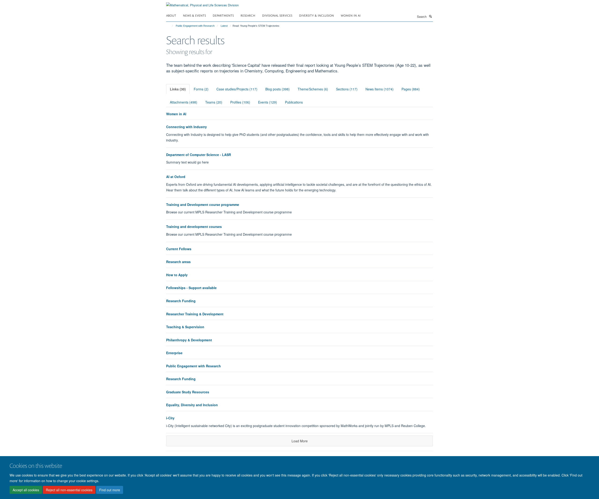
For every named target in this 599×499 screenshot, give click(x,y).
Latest (224, 25)
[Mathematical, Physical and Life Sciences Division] (202, 3)
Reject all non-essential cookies (69, 490)
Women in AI (351, 15)
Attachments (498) (183, 102)
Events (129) (267, 102)
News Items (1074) (379, 89)
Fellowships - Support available (191, 287)
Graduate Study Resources (187, 392)
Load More (300, 441)
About (171, 15)
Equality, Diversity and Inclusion (192, 404)
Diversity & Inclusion (316, 15)
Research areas (178, 261)
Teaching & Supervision (185, 326)
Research (248, 15)
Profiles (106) (240, 102)
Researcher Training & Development (194, 314)
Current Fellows (178, 248)
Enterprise (174, 352)
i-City (170, 418)
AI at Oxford (175, 176)
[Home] (170, 25)
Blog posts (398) (277, 89)
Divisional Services (277, 15)
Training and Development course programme (202, 204)
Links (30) (178, 89)
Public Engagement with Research (195, 25)
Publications (294, 102)
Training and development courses (194, 226)
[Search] (430, 16)
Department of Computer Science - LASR (198, 154)
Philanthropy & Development (189, 340)
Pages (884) (411, 89)
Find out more (109, 490)
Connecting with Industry (186, 126)
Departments (223, 15)
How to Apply (177, 274)
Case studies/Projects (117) (236, 89)
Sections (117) (347, 89)
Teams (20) (213, 102)
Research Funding (181, 300)
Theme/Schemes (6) (313, 89)
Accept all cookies (26, 490)
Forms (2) (201, 89)
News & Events (194, 15)
